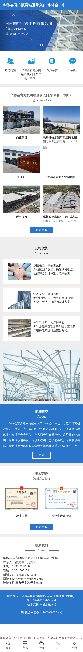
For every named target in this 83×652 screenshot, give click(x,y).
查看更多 (41, 230)
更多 (41, 455)
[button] (6, 30)
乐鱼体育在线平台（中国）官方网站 (22, 637)
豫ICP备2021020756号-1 (41, 600)
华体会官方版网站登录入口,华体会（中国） (37, 5)
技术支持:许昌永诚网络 (41, 604)
